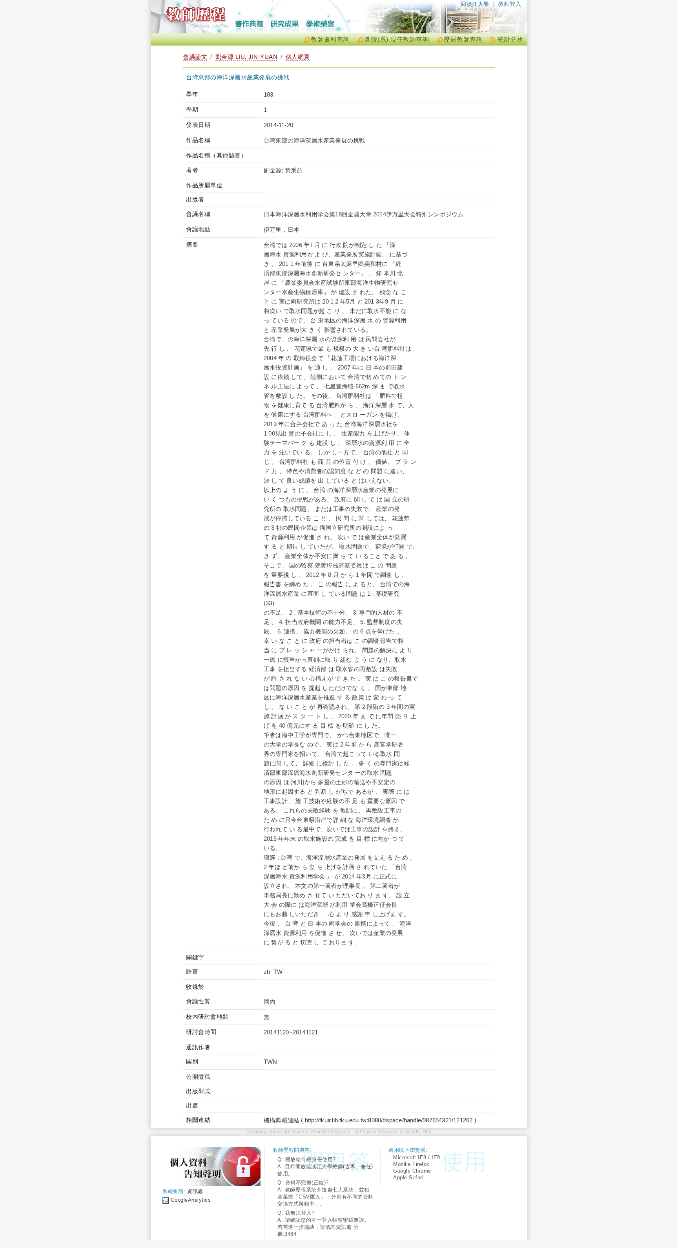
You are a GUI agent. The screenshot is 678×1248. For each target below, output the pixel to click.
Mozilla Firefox (411, 1164)
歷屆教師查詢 (463, 39)
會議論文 (195, 56)
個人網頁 (298, 56)
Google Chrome (412, 1171)
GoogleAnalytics (191, 1200)
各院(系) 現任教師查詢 (397, 39)
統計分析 (510, 39)
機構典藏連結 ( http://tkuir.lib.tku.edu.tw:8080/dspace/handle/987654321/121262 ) (370, 1120)
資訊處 (195, 1191)
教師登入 (509, 4)
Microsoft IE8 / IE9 (416, 1157)
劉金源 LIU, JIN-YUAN (246, 56)
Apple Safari (408, 1177)
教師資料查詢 (330, 39)
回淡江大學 (475, 4)
